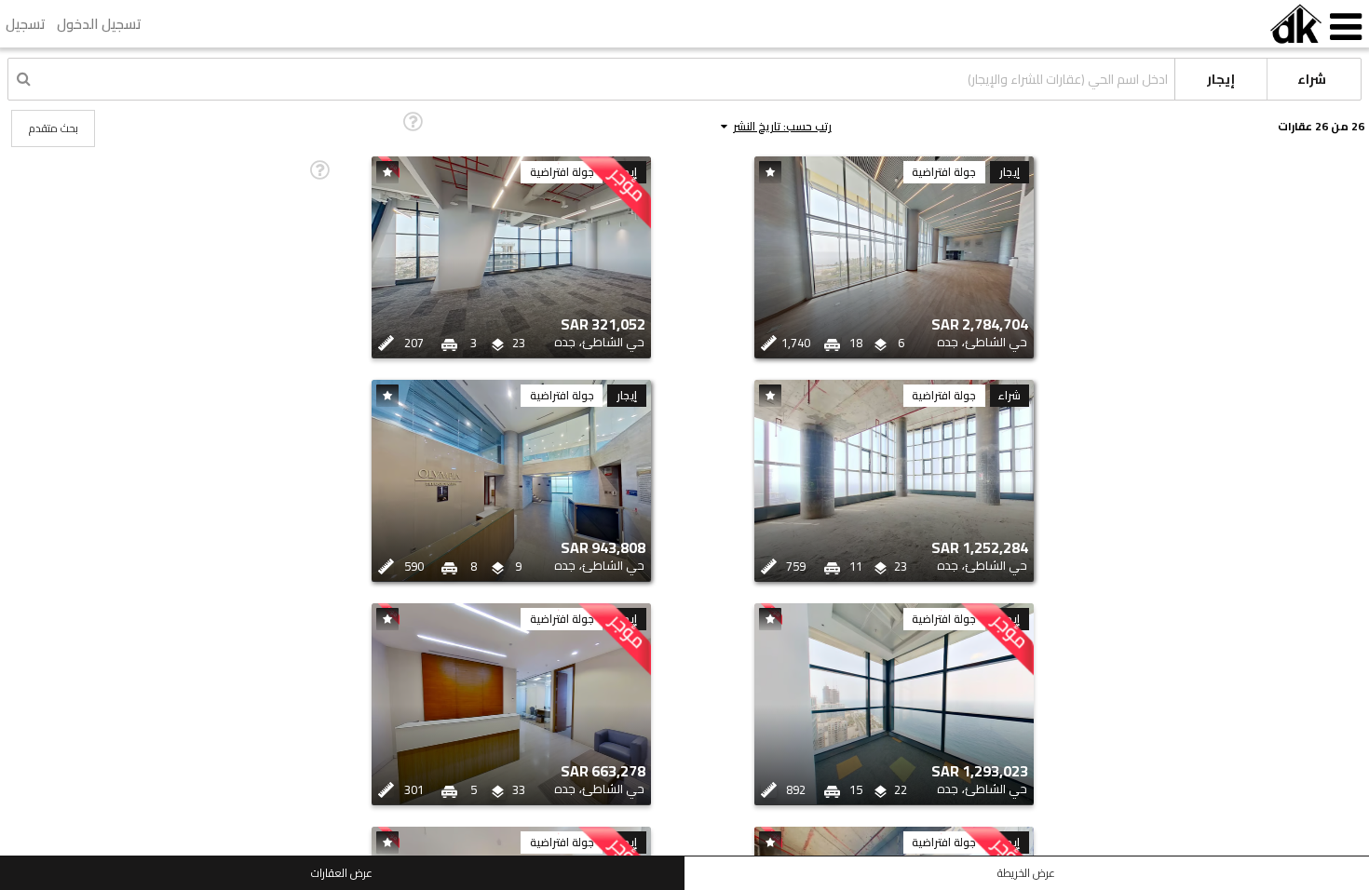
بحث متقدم (53, 128)
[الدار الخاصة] (1296, 24)
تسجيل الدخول (99, 23)
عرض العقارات (342, 872)
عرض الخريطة (1026, 872)
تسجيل (26, 23)
